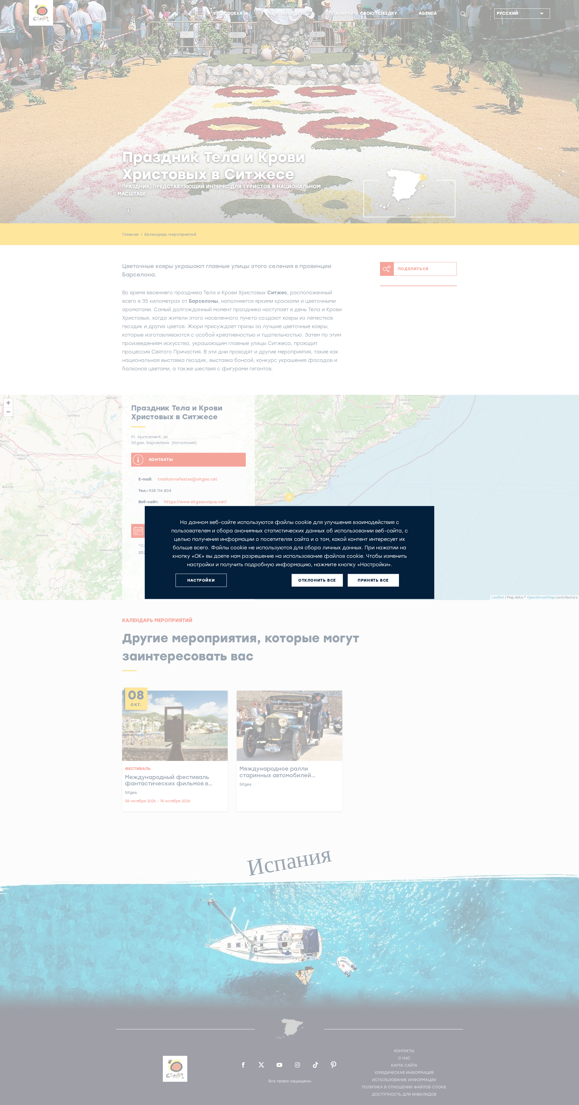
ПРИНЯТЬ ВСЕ (373, 580)
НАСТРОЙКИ (201, 580)
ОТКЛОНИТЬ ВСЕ (317, 580)
